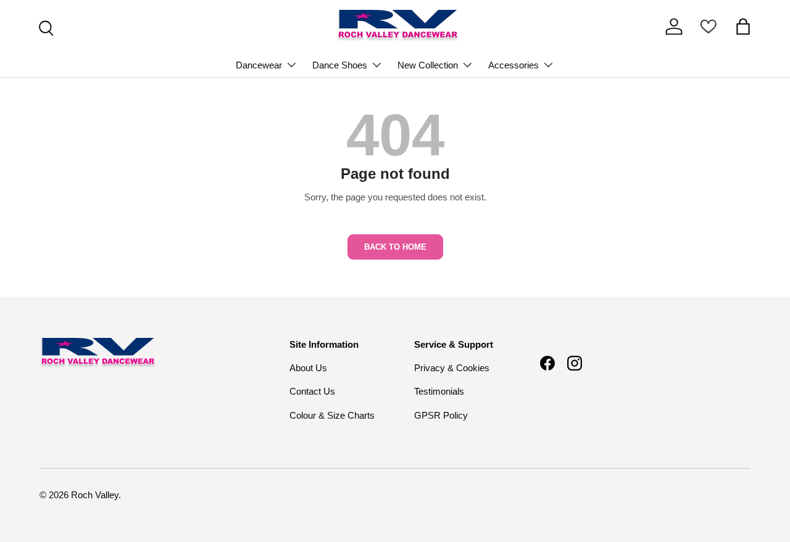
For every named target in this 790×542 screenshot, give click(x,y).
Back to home (395, 247)
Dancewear (259, 65)
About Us (308, 368)
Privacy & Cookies (451, 368)
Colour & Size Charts (332, 415)
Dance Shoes (339, 65)
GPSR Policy (441, 415)
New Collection (427, 65)
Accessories (513, 65)
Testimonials (439, 391)
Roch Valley (94, 495)
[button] (743, 26)
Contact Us (312, 391)
